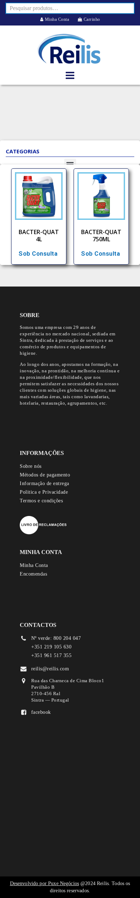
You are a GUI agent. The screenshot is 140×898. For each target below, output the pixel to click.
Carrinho (91, 19)
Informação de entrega (44, 483)
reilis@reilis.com (50, 668)
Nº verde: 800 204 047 (56, 638)
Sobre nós (31, 466)
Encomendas (33, 574)
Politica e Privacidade (44, 492)
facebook (41, 712)
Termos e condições (41, 500)
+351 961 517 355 (51, 655)
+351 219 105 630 (51, 647)
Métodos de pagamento (45, 475)
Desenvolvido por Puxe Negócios (44, 883)
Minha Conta (56, 19)
